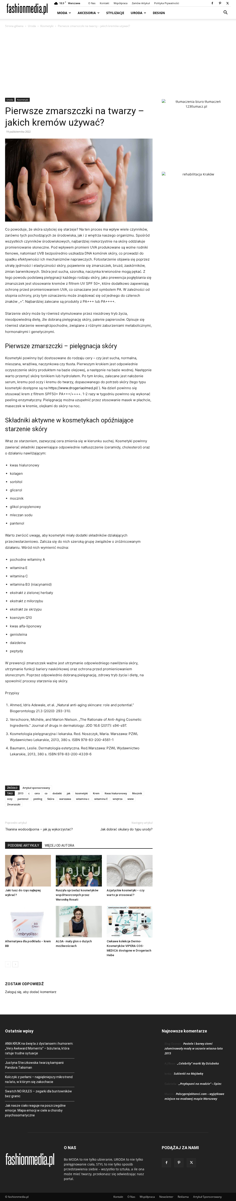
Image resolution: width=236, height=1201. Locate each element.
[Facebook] (212, 3)
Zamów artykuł (141, 3)
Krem (96, 793)
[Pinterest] (219, 3)
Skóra (50, 799)
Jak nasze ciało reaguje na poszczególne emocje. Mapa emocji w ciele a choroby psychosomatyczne (35, 1110)
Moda (62, 13)
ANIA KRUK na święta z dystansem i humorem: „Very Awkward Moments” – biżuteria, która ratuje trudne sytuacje (39, 1048)
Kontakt (104, 3)
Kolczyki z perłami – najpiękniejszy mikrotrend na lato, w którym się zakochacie (39, 1079)
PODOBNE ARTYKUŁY (23, 845)
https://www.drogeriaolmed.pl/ (73, 388)
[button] (225, 13)
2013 (20, 793)
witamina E (101, 799)
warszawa (65, 799)
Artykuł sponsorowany (36, 787)
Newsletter (166, 1197)
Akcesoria (87, 13)
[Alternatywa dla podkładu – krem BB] (28, 921)
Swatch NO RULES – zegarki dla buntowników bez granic (38, 1093)
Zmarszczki (13, 804)
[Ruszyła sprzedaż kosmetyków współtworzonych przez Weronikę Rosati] (79, 871)
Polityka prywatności (166, 3)
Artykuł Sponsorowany (207, 1197)
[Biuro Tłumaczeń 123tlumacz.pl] (196, 128)
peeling (37, 799)
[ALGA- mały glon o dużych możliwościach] (79, 921)
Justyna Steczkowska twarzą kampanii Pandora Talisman (34, 1065)
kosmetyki (81, 793)
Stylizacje (115, 13)
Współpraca (120, 3)
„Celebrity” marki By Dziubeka (198, 1063)
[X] (227, 3)
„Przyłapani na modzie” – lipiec (200, 1084)
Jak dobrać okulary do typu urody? (126, 829)
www (130, 799)
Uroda (136, 13)
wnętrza (117, 799)
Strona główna (14, 26)
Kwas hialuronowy (116, 793)
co (46, 793)
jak (68, 793)
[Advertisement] (118, 63)
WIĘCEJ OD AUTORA (59, 845)
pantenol (23, 799)
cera (37, 793)
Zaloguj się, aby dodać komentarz (30, 992)
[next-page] (15, 964)
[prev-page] (8, 964)
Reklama (183, 1197)
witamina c (82, 799)
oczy (9, 799)
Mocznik (137, 793)
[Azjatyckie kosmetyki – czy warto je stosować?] (130, 871)
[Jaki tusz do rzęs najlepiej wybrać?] (28, 871)
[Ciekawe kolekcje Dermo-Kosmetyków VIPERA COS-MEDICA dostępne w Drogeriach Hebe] (130, 921)
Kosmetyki (46, 26)
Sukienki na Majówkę (188, 1073)
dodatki (57, 793)
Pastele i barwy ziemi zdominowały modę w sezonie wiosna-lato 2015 (194, 1048)
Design (159, 13)
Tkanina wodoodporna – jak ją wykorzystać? (39, 829)
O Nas (91, 3)
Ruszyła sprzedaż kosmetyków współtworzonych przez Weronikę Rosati (77, 895)
